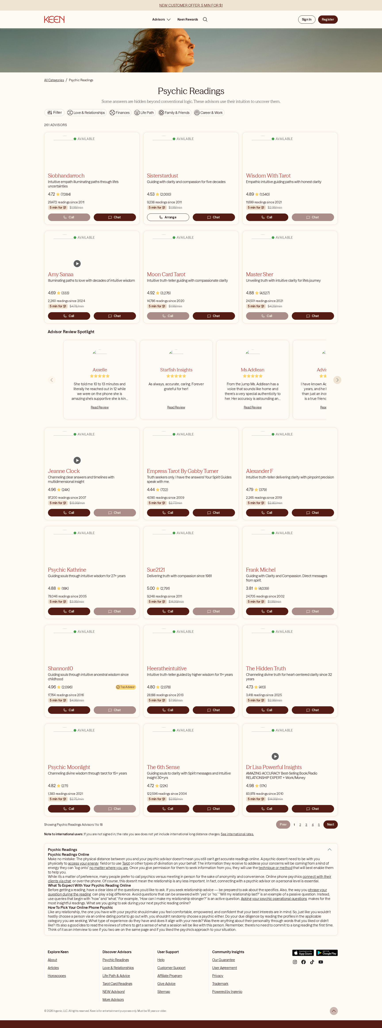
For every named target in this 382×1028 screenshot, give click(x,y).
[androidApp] (327, 954)
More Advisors (113, 999)
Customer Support (171, 968)
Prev (283, 824)
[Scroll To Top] (334, 1011)
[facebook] (303, 963)
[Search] (205, 19)
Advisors (158, 19)
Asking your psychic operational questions (274, 898)
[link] (77, 263)
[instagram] (295, 963)
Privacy (217, 975)
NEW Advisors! (114, 991)
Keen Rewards (188, 19)
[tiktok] (312, 963)
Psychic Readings (116, 960)
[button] (329, 849)
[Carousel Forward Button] (337, 380)
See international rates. (237, 834)
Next (330, 824)
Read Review (100, 407)
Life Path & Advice (116, 975)
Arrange (170, 217)
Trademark (220, 983)
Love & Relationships (118, 968)
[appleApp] (303, 954)
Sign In (307, 19)
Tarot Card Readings (117, 983)
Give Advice (166, 983)
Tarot (126, 863)
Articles (53, 968)
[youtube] (320, 963)
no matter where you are (109, 867)
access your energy (83, 863)
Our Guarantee (223, 960)
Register (328, 19)
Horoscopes (57, 975)
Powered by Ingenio (227, 991)
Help (160, 960)
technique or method (275, 867)
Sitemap (163, 991)
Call (71, 217)
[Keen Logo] (54, 19)
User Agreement (224, 968)
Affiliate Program (169, 975)
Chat (117, 217)
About (52, 960)
